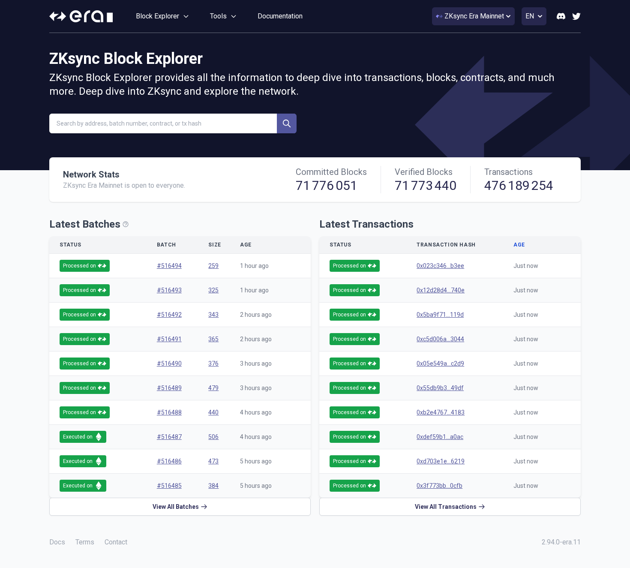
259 (213, 265)
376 (213, 363)
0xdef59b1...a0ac (440, 436)
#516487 (169, 436)
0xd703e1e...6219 (441, 461)
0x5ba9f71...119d (440, 314)
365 (213, 339)
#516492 (169, 314)
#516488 (169, 412)
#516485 (169, 485)
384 (213, 485)
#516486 (169, 461)
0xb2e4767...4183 (441, 412)
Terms (84, 542)
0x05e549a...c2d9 (440, 363)
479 (213, 388)
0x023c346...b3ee (440, 265)
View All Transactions (446, 506)
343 (213, 314)
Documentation (280, 16)
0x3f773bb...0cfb (439, 485)
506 (213, 436)
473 (213, 461)
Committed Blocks (331, 172)
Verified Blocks (424, 172)
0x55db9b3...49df (440, 388)
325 (213, 290)
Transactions (508, 172)
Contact (116, 542)
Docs (57, 542)
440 (213, 412)
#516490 (169, 363)
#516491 (169, 339)
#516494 (169, 265)
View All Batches (176, 506)
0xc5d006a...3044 (440, 339)
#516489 (169, 388)
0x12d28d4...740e (441, 290)
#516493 (169, 290)
